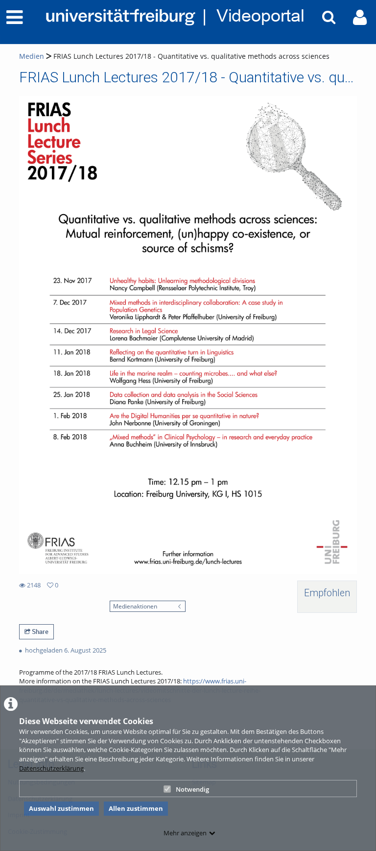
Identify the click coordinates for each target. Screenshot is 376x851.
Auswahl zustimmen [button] (61, 808)
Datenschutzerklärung (51, 768)
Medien (31, 56)
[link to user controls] (360, 17)
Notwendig (192, 789)
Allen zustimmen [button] (136, 808)
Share (39, 631)
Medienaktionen (135, 606)
